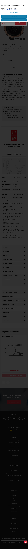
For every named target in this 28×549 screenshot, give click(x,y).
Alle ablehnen (14, 16)
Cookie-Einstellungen (14, 12)
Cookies (9, 9)
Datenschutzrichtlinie (15, 9)
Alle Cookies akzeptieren (14, 19)
